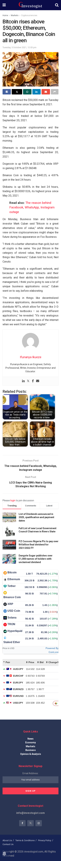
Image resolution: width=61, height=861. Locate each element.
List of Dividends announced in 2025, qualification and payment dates (36, 517)
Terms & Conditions (25, 840)
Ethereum (13, 579)
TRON (11, 624)
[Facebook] (32, 381)
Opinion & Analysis (30, 754)
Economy (30, 742)
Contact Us (8, 844)
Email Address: (30, 773)
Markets (14, 15)
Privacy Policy (44, 840)
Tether (11, 586)
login (12, 500)
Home (5, 15)
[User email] (37, 381)
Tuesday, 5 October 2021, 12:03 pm (19, 47)
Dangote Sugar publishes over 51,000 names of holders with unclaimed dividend (36, 559)
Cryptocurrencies (29, 15)
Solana (11, 617)
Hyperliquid (14, 631)
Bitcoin (12, 572)
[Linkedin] (23, 381)
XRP (10, 604)
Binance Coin (12, 597)
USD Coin (13, 610)
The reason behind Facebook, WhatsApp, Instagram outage (32, 207)
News (30, 738)
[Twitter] (28, 381)
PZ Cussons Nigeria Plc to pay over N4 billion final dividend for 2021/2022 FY (38, 544)
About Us (7, 840)
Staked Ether (11, 642)
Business (30, 750)
